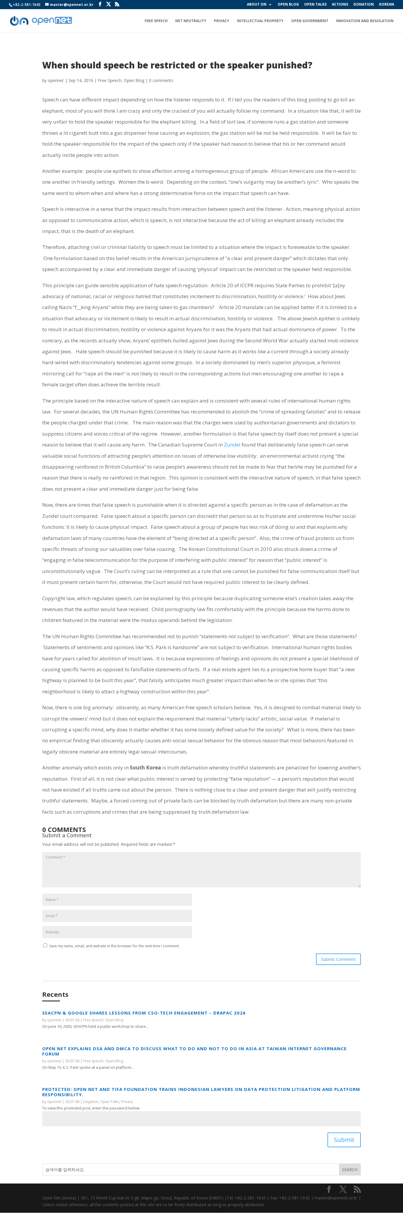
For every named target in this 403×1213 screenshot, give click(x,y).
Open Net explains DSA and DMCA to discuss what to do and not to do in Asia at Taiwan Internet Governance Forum (194, 1051)
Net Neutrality (190, 21)
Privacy (221, 21)
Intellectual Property (260, 21)
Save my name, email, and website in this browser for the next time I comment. (114, 945)
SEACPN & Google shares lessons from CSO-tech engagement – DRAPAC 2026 (144, 1013)
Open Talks (109, 1101)
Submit (344, 1140)
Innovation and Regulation (365, 21)
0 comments (161, 80)
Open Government (309, 21)
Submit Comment (338, 959)
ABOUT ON (256, 5)
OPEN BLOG (288, 5)
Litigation (91, 1101)
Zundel (232, 444)
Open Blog (134, 80)
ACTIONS (340, 5)
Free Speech (156, 21)
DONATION (363, 5)
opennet (56, 80)
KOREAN (386, 5)
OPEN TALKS (315, 5)
